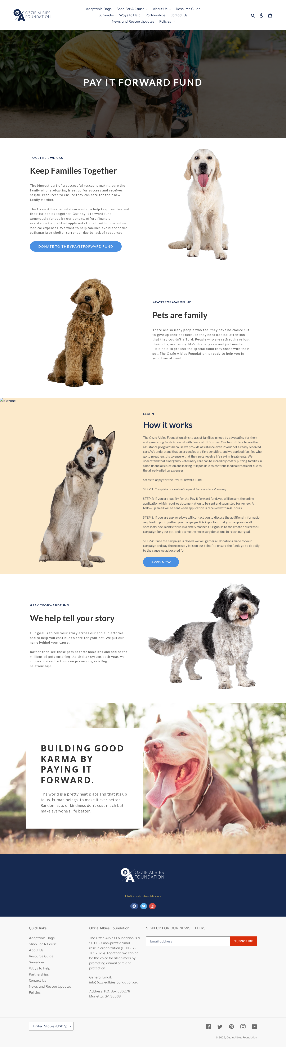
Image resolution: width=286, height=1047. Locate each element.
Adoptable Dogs (42, 938)
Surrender (36, 962)
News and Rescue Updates (50, 986)
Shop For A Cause (43, 944)
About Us (36, 950)
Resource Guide (41, 956)
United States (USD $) (50, 1026)
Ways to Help (39, 968)
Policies (35, 992)
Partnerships (39, 974)
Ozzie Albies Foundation (242, 1037)
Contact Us (37, 980)
